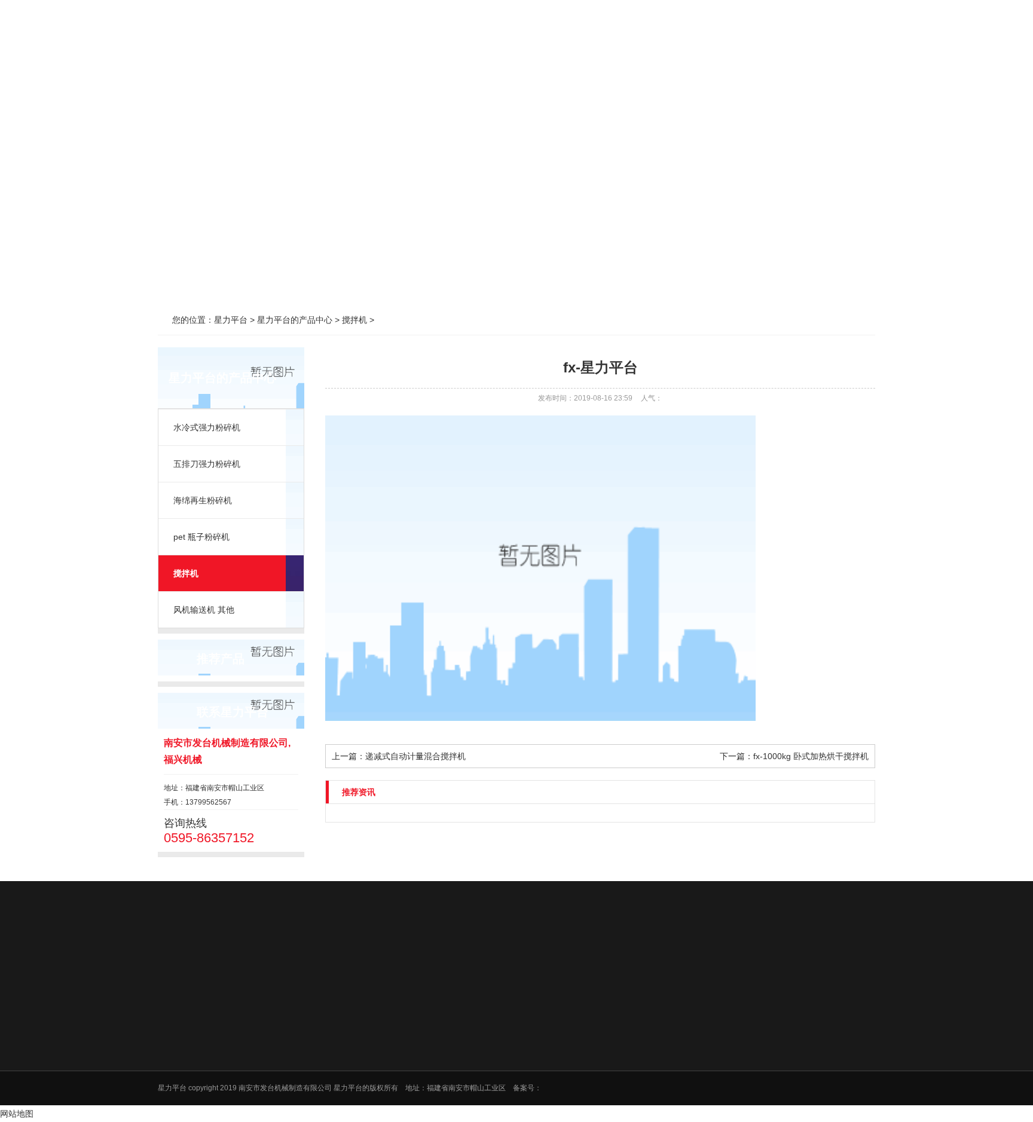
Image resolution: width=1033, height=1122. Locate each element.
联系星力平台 (720, 47)
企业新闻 (649, 1048)
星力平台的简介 (416, 1033)
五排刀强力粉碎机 (206, 464)
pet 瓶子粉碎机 (201, 537)
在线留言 (618, 47)
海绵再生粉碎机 (202, 500)
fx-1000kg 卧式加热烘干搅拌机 (811, 756)
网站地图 (16, 1113)
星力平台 (209, 47)
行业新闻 (649, 1033)
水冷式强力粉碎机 (206, 427)
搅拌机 (185, 573)
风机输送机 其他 (203, 609)
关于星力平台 (311, 47)
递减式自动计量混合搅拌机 (415, 756)
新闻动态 (516, 47)
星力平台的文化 (416, 1048)
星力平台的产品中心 (414, 47)
